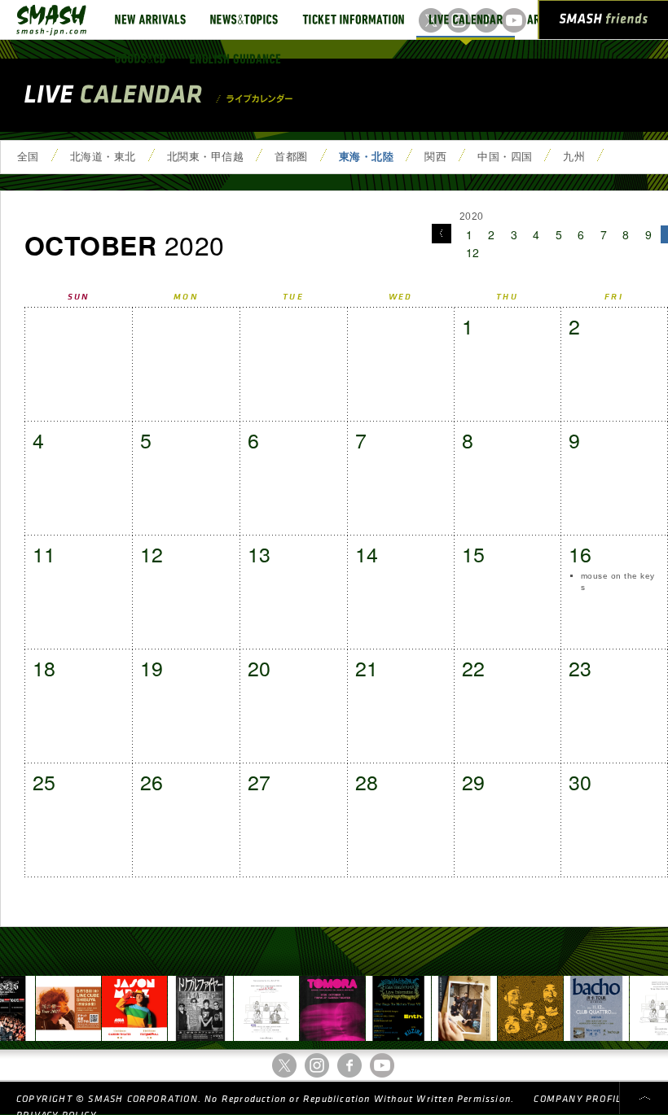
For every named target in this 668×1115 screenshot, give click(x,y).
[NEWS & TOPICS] (244, 19)
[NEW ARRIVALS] (150, 19)
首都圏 (291, 157)
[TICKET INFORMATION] (353, 19)
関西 (435, 157)
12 (473, 252)
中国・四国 (504, 157)
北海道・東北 (103, 157)
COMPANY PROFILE (580, 1099)
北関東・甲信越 (205, 157)
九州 (574, 157)
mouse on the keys (618, 581)
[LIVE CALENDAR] (465, 19)
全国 (28, 157)
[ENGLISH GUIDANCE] (235, 58)
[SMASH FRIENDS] (603, 23)
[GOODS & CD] (140, 58)
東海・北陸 (366, 157)
